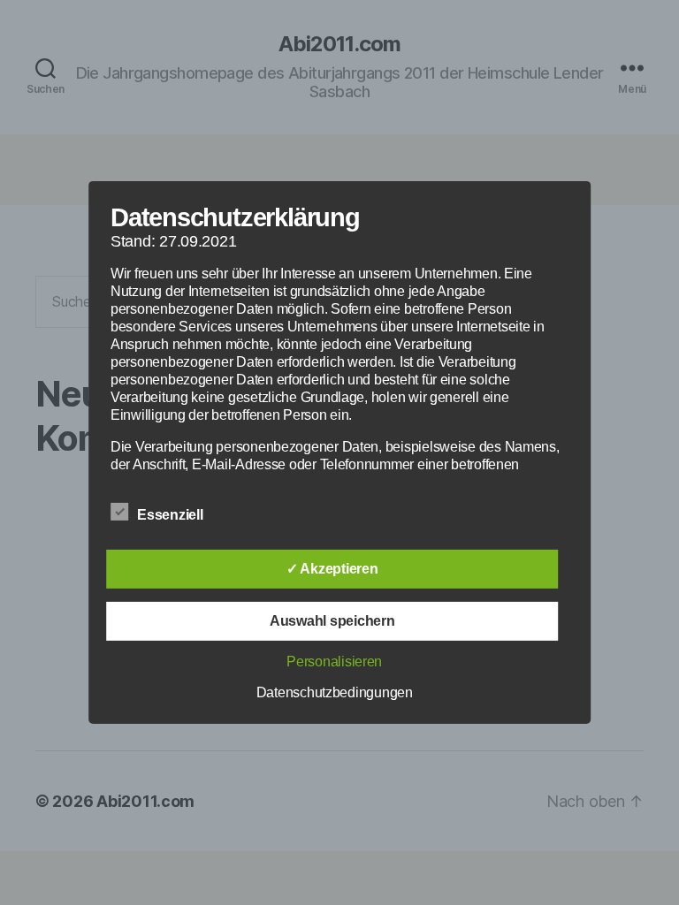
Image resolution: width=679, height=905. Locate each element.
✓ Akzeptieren (332, 568)
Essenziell (171, 514)
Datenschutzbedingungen (334, 692)
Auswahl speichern (332, 620)
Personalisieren (334, 661)
